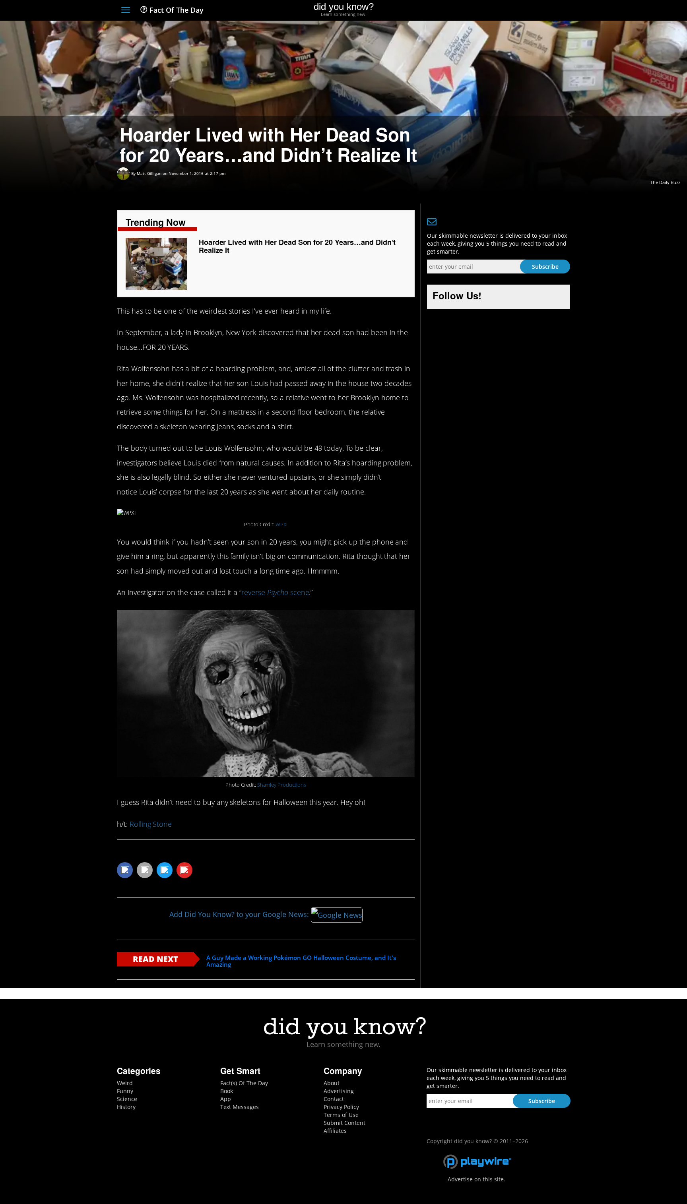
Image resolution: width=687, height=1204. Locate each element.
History (126, 1107)
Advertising (339, 1091)
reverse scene (275, 592)
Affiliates (335, 1130)
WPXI (281, 524)
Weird (125, 1083)
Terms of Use (341, 1115)
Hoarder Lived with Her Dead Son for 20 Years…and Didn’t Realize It (297, 246)
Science (127, 1099)
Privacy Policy (341, 1107)
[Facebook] (508, 11)
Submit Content (344, 1122)
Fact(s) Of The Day (244, 1083)
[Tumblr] (551, 11)
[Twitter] (522, 11)
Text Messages (239, 1107)
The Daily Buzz (665, 182)
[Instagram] (537, 11)
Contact (334, 1099)
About (332, 1083)
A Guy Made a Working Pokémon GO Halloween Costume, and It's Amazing (301, 960)
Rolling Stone (151, 824)
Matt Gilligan (149, 173)
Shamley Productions (281, 784)
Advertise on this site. (476, 1179)
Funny (125, 1091)
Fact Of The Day (175, 10)
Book (226, 1091)
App (225, 1099)
